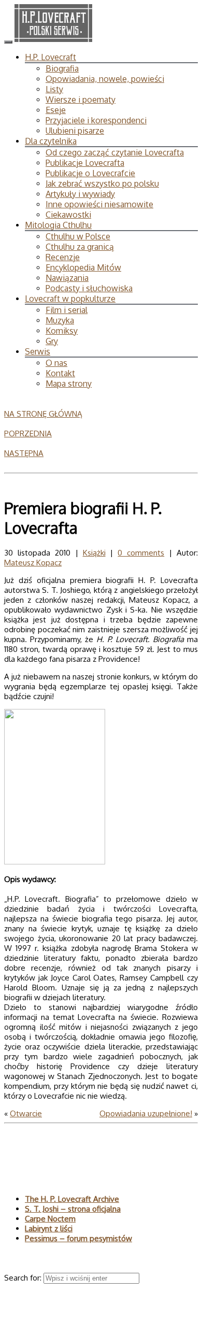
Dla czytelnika (51, 141)
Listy (54, 89)
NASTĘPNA (24, 453)
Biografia (62, 68)
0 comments (141, 553)
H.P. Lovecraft (50, 57)
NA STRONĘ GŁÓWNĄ (43, 414)
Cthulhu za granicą (80, 247)
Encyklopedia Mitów (83, 267)
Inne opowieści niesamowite (99, 204)
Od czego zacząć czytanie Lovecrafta (115, 152)
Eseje (56, 110)
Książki (94, 553)
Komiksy (62, 330)
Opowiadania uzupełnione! (145, 1113)
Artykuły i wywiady (80, 194)
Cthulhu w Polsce (78, 236)
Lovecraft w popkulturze (70, 298)
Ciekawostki (68, 214)
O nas (56, 363)
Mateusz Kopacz (33, 562)
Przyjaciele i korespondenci (96, 120)
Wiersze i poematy (81, 99)
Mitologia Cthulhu (58, 225)
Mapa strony (69, 383)
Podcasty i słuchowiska (89, 288)
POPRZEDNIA (28, 433)
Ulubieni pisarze (75, 130)
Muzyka (60, 320)
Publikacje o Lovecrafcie (90, 173)
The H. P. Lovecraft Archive (72, 1199)
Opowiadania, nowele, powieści (105, 79)
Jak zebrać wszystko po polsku (102, 183)
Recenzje (63, 257)
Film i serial (67, 310)
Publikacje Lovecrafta (85, 163)
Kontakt (60, 373)
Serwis (37, 351)
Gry (52, 341)
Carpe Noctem (50, 1219)
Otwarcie (26, 1113)
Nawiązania (67, 278)
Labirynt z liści (49, 1228)
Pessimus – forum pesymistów (78, 1238)
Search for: (24, 1278)
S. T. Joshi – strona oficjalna (73, 1209)
